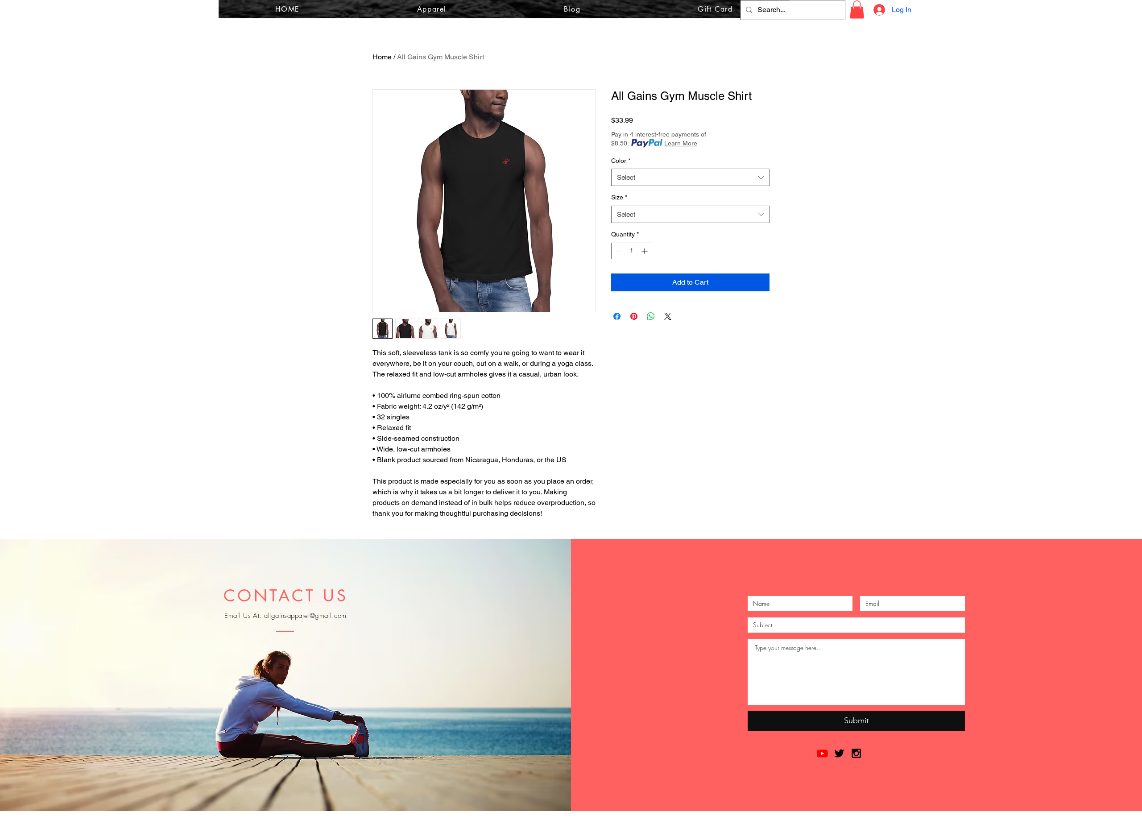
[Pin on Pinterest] (634, 316)
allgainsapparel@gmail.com (305, 615)
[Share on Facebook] (617, 316)
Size (619, 197)
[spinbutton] (632, 251)
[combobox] (690, 177)
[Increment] (645, 251)
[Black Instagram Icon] (856, 753)
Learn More (680, 143)
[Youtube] (822, 753)
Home (382, 57)
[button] (857, 9)
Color (620, 160)
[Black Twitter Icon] (839, 753)
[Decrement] (618, 251)
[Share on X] (667, 316)
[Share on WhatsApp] (650, 316)
